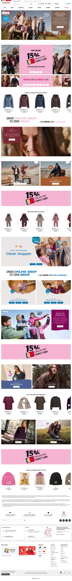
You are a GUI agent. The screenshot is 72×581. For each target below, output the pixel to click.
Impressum (3, 572)
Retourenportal (53, 548)
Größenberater (53, 557)
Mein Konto (52, 561)
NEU (5, 7)
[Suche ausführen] (31, 4)
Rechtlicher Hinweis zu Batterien (64, 558)
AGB (2, 571)
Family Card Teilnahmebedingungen (54, 552)
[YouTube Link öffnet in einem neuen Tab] (70, 520)
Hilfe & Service (39, 1)
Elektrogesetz (63, 560)
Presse (62, 554)
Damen (39, 7)
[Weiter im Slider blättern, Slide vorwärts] (69, 103)
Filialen (62, 551)
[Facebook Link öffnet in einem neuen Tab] (61, 520)
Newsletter (35, 1)
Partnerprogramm (64, 556)
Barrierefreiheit (11, 572)
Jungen (30, 7)
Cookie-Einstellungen (11, 571)
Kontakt (62, 548)
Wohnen (57, 7)
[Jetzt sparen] (36, 141)
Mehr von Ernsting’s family (16, 1)
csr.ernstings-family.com (36, 501)
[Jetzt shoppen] (36, 25)
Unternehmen (63, 553)
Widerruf (7, 572)
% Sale (66, 7)
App (51, 555)
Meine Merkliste (53, 564)
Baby (12, 7)
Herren (48, 7)
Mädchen (20, 7)
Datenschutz (6, 571)
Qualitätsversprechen (26, 1)
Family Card (31, 1)
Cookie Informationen (54, 566)
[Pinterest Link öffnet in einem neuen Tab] (67, 520)
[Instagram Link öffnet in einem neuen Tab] (63, 520)
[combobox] (21, 4)
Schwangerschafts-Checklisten (54, 559)
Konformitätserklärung (64, 562)
